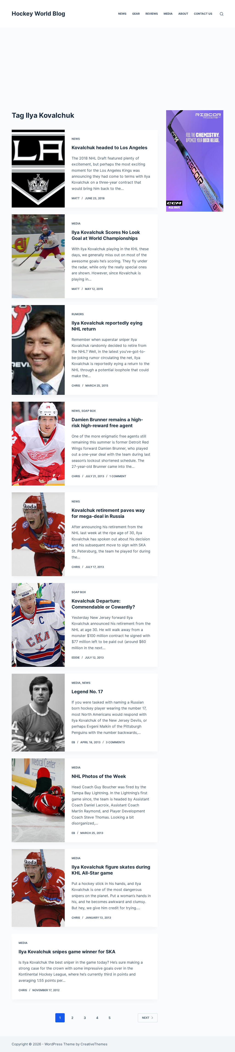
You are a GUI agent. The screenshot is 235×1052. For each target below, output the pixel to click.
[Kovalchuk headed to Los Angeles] (38, 169)
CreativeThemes (94, 1044)
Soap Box (88, 410)
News (122, 13)
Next (145, 1017)
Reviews (151, 13)
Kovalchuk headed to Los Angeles (109, 147)
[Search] (221, 14)
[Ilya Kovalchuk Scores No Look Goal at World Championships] (38, 256)
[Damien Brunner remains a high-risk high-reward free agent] (38, 443)
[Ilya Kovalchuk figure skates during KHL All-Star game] (38, 888)
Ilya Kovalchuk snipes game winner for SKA (67, 951)
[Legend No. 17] (38, 713)
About (183, 13)
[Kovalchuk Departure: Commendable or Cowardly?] (38, 625)
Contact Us (203, 13)
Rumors (78, 314)
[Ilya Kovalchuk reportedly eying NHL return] (38, 350)
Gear (136, 13)
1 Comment (117, 476)
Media (168, 13)
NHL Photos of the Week (99, 776)
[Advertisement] (117, 62)
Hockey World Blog (38, 13)
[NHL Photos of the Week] (38, 800)
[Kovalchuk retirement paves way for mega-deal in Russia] (38, 534)
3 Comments (115, 742)
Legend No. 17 (87, 691)
